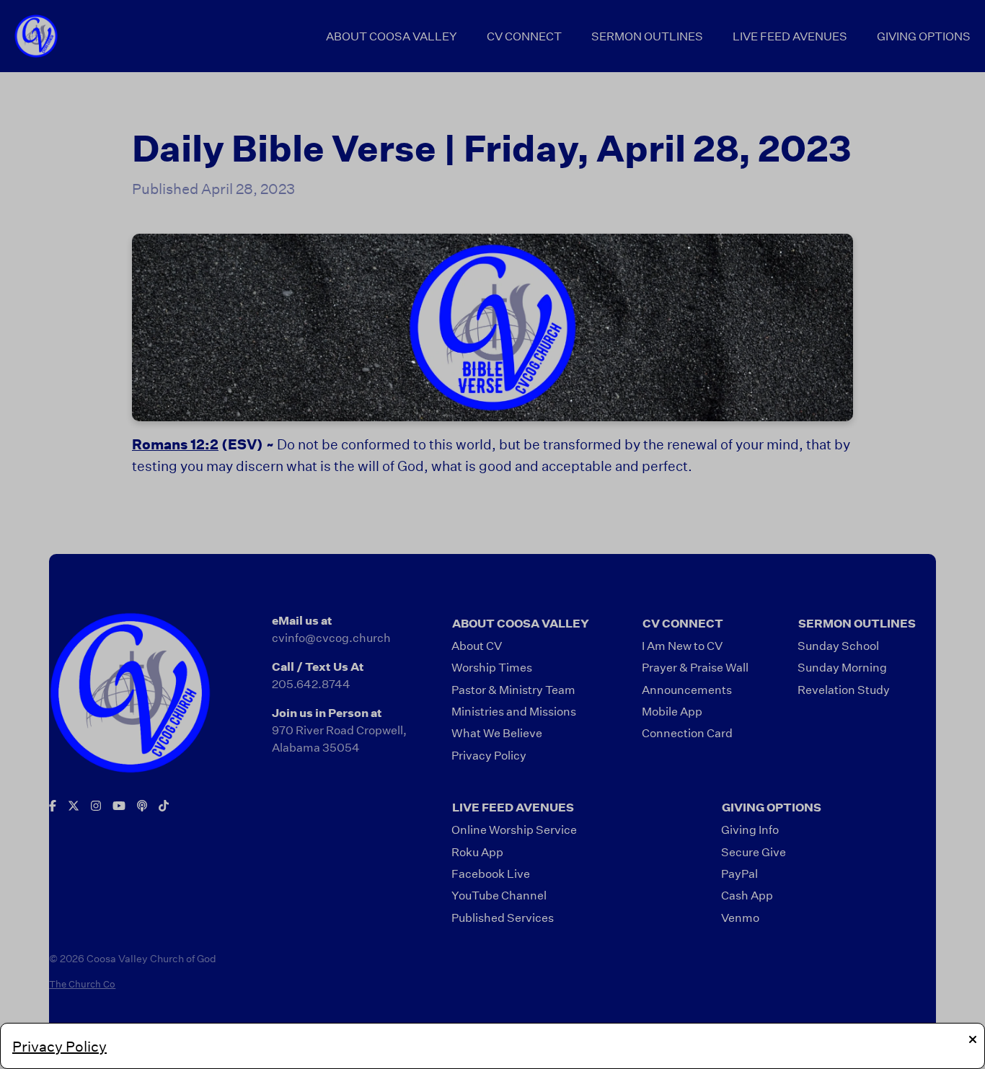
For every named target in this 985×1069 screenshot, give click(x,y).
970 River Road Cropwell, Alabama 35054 (339, 738)
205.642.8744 (311, 683)
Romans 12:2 (175, 444)
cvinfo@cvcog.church (331, 637)
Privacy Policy (59, 1046)
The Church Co (82, 983)
